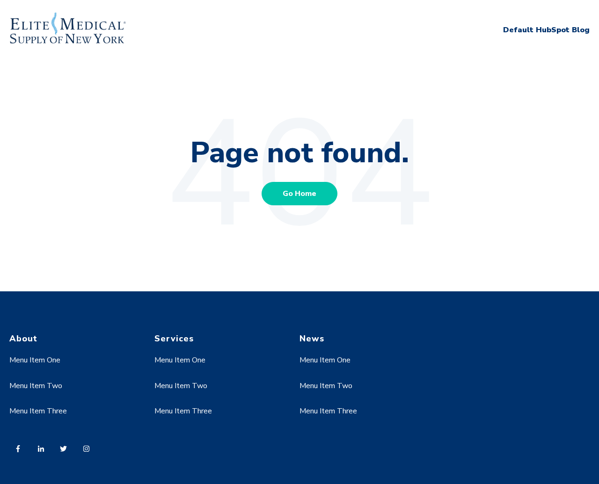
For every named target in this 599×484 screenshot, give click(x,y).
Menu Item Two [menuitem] (35, 386)
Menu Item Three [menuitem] (38, 411)
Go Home (299, 193)
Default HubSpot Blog (546, 30)
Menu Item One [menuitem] (34, 360)
